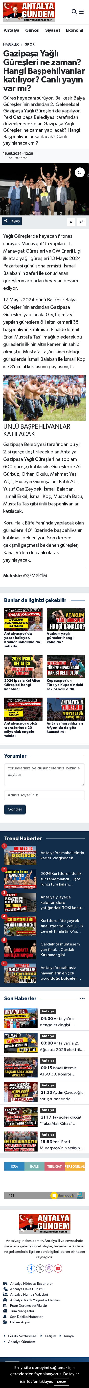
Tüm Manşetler (22, 1311)
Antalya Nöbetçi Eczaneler (31, 1283)
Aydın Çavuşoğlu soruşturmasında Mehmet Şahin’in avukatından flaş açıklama (62, 1096)
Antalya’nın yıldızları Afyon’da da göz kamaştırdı (65, 728)
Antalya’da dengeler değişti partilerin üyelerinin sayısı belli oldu (58, 1022)
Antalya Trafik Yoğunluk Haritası (35, 1300)
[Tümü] (82, 998)
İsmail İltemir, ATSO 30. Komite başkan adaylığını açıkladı (58, 1072)
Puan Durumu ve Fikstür (28, 1306)
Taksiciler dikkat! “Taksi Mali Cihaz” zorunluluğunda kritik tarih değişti (61, 1121)
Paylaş (15, 221)
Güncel (32, 30)
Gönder (15, 809)
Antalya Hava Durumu (27, 1289)
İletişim (50, 1336)
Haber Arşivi (20, 1322)
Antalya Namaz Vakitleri (29, 1294)
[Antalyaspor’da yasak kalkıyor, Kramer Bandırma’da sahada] (23, 619)
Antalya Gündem (21, 1342)
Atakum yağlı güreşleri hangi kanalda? (60, 638)
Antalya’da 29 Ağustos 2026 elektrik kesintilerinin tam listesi (61, 1047)
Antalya (12, 30)
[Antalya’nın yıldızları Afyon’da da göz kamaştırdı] (66, 709)
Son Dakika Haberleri (27, 1317)
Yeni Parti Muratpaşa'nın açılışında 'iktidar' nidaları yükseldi (62, 1146)
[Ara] (74, 12)
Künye (69, 1336)
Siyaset (52, 30)
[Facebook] (31, 1268)
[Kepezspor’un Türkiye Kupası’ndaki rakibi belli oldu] (66, 666)
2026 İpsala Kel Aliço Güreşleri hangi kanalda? (22, 685)
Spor (30, 44)
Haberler (11, 44)
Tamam (61, 1382)
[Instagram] (49, 1268)
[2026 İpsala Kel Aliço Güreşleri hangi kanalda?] (23, 666)
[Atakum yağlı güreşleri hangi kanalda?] (66, 619)
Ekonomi (74, 30)
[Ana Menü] (81, 12)
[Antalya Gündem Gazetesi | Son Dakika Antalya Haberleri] (29, 12)
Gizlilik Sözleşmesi (22, 1336)
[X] (40, 1268)
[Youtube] (58, 1268)
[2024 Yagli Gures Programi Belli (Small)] (44, 397)
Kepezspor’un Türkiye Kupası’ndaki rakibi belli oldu (65, 685)
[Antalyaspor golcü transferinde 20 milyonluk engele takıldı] (23, 709)
